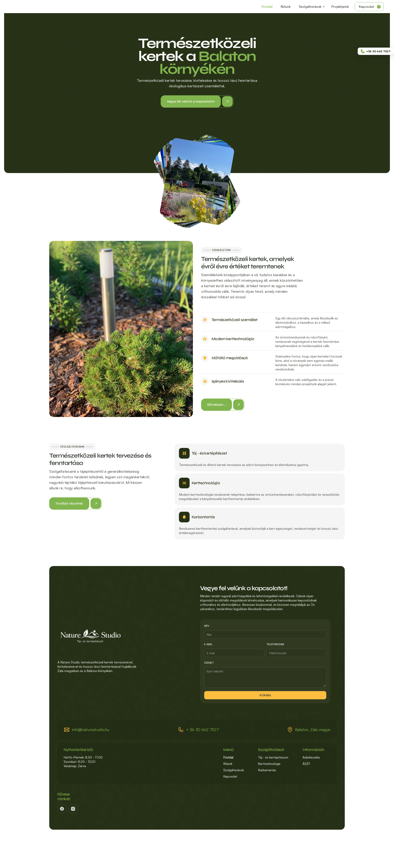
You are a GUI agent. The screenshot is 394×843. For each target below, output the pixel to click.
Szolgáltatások (233, 770)
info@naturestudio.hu (90, 729)
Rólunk (227, 764)
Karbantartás (267, 770)
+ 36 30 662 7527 (202, 729)
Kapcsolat (230, 776)
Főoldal (228, 757)
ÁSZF (306, 764)
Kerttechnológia (269, 764)
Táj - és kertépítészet (273, 757)
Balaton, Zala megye (312, 729)
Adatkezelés (311, 757)
